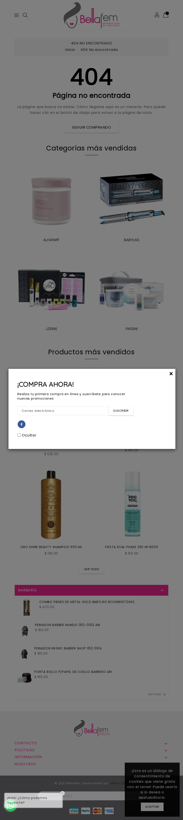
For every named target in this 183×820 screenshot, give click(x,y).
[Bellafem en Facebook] (22, 424)
